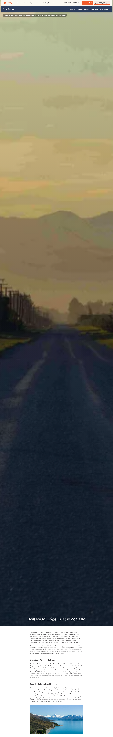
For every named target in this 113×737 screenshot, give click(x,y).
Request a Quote (87, 3)
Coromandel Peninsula (64, 688)
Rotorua (42, 696)
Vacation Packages (83, 9)
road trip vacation (72, 664)
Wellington (33, 701)
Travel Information (105, 9)
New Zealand (35, 15)
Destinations (11, 15)
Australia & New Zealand (23, 15)
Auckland (39, 688)
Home (5, 15)
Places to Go (94, 9)
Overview (73, 9)
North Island (78, 666)
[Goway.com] (9, 3)
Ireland (54, 646)
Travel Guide (43, 15)
